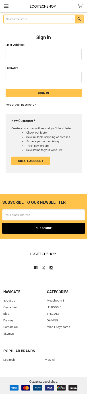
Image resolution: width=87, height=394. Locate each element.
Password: (12, 67)
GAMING (52, 320)
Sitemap (8, 333)
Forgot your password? (21, 104)
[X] (43, 267)
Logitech (9, 359)
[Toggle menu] (6, 6)
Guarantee (10, 307)
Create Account (30, 161)
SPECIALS (53, 313)
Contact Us (10, 327)
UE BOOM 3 (54, 307)
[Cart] (81, 5)
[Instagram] (51, 267)
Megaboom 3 (55, 300)
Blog (6, 313)
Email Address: (15, 44)
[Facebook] (36, 267)
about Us (9, 300)
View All (50, 359)
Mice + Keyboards (58, 327)
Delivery (8, 320)
